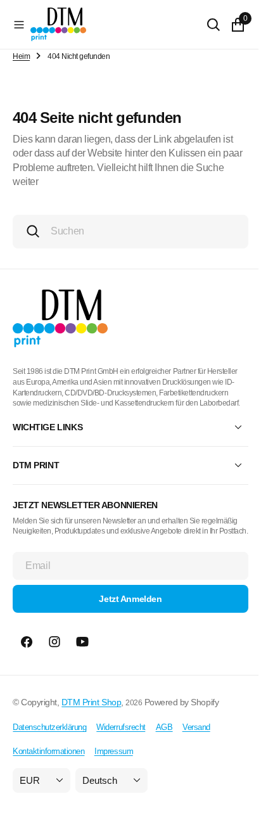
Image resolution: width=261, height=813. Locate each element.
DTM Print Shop (91, 724)
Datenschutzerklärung (49, 748)
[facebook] (27, 663)
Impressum (113, 773)
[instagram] (54, 663)
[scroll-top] (230, 791)
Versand (196, 748)
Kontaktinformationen (48, 773)
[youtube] (82, 663)
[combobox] (126, 231)
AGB (164, 748)
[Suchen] (204, 24)
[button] (19, 24)
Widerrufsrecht (120, 748)
